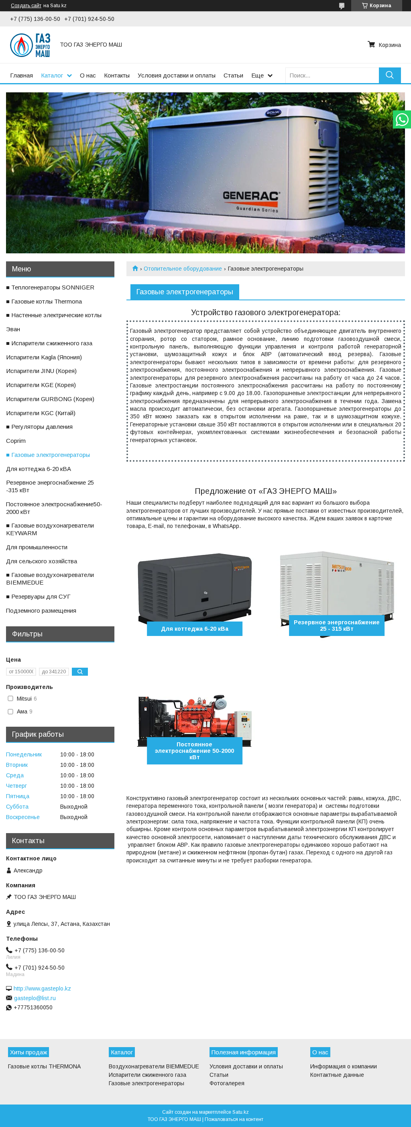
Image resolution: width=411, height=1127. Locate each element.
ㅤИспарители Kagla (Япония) (44, 357)
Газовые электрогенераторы (146, 1083)
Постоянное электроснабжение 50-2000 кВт (194, 750)
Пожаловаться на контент (234, 1119)
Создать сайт (26, 5)
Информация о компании (343, 1066)
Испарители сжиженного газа (147, 1075)
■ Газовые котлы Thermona (44, 301)
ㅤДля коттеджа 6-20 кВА (38, 468)
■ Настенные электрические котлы (54, 315)
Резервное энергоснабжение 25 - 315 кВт (337, 625)
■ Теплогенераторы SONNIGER (50, 287)
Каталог (52, 75)
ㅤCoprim (16, 440)
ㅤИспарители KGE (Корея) (41, 384)
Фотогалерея (227, 1083)
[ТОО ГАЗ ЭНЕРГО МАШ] (30, 44)
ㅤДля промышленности (36, 547)
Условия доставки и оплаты (177, 75)
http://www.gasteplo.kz (42, 988)
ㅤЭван (13, 329)
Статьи (233, 75)
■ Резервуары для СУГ (38, 596)
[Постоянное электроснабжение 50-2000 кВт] (194, 722)
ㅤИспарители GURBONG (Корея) (50, 398)
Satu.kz (240, 1112)
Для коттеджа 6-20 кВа (194, 629)
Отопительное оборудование (183, 268)
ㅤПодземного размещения (41, 610)
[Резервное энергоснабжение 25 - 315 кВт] (337, 594)
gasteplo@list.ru (35, 998)
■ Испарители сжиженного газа (49, 343)
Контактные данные (337, 1075)
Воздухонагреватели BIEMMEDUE (154, 1066)
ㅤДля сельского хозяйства (41, 561)
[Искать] (390, 75)
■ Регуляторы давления (39, 426)
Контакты (117, 75)
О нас (88, 75)
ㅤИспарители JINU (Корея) (41, 370)
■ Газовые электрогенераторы (48, 454)
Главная (21, 75)
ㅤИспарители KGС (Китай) (40, 413)
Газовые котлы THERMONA (44, 1066)
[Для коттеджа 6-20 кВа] (194, 594)
